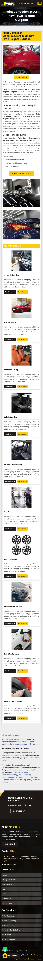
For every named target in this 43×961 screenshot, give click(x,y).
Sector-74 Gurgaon (32, 744)
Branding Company (35, 959)
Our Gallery (7, 889)
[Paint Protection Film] (21, 592)
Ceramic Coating (11, 275)
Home (4, 875)
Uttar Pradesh (34, 757)
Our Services (7, 884)
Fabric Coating (10, 417)
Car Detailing (10, 322)
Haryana (24, 757)
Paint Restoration (11, 654)
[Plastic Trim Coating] (21, 687)
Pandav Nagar (17, 744)
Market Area (7, 903)
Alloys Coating (10, 559)
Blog (4, 894)
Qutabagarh (6, 744)
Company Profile (9, 880)
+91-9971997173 (27, 3)
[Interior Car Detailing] (21, 450)
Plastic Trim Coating (13, 701)
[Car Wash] (21, 497)
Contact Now (19, 811)
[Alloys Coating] (21, 545)
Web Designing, (36, 955)
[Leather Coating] (21, 355)
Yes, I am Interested (23, 173)
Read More (9, 292)
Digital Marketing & (21, 959)
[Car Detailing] (21, 308)
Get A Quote (22, 77)
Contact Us (6, 898)
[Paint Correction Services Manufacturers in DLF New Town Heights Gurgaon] (21, 58)
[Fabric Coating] (21, 403)
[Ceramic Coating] (21, 260)
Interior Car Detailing (13, 464)
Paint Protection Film (13, 606)
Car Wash (8, 512)
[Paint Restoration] (21, 639)
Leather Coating (11, 370)
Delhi (3, 760)
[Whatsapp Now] (5, 949)
